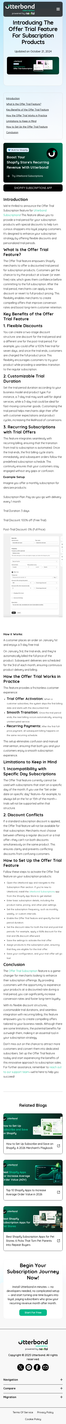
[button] (58, 9)
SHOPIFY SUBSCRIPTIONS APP (33, 188)
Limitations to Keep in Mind (21, 121)
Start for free (33, 1312)
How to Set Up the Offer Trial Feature (27, 126)
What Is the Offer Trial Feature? (23, 104)
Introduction (13, 98)
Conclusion (12, 132)
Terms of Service (23, 1412)
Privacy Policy (45, 1412)
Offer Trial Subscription (23, 971)
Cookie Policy (33, 1419)
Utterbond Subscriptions (42, 891)
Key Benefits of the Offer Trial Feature (27, 109)
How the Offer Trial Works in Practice (26, 115)
